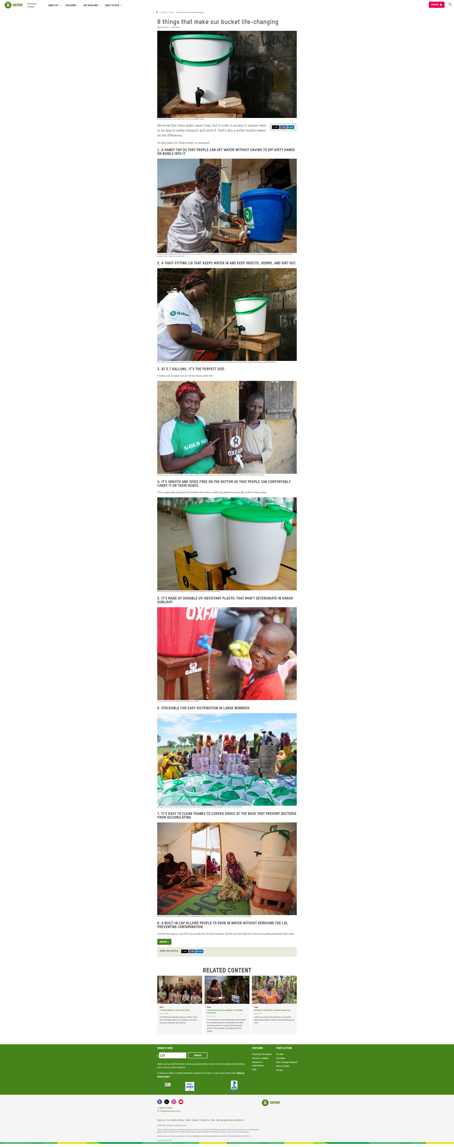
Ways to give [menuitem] (112, 5)
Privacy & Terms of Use (164, 1140)
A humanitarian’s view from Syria (174, 1010)
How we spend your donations (230, 1120)
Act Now (280, 1054)
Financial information (262, 1054)
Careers (195, 1120)
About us (161, 1120)
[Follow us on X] (166, 1101)
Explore (257, 1048)
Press (187, 1120)
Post (276, 127)
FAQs (254, 1069)
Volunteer (280, 1058)
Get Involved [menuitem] (91, 5)
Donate (435, 4)
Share (284, 127)
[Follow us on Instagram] (173, 1101)
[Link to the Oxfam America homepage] (12, 5)
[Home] (157, 12)
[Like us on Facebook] (159, 1101)
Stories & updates (260, 1058)
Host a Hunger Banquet (286, 1062)
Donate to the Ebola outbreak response (272, 1010)
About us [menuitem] (53, 5)
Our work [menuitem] (71, 5)
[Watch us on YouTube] (181, 1101)
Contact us (205, 1120)
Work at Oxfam (282, 1066)
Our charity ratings (175, 1120)
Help (213, 1120)
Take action (284, 1048)
